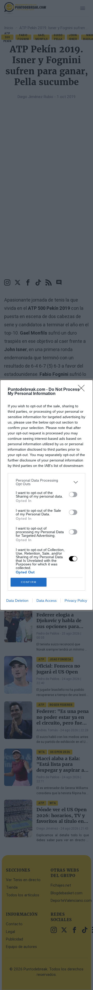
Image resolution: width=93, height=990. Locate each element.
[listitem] (46, 482)
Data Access (46, 600)
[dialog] (46, 495)
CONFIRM (28, 582)
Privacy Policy (76, 600)
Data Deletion (17, 600)
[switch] (73, 494)
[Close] (83, 390)
